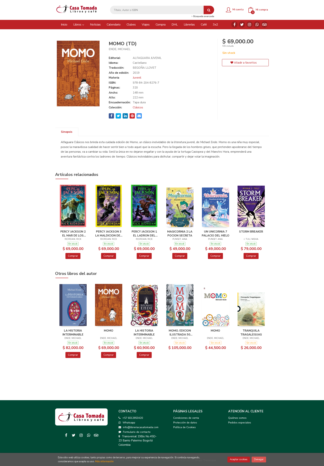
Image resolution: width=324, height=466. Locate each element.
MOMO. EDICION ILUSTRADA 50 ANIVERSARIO (180, 332)
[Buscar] (209, 10)
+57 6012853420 (132, 418)
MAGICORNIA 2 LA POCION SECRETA (179, 233)
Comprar (73, 256)
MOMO (108, 330)
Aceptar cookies (239, 459)
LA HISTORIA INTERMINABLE (72, 332)
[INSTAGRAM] (249, 24)
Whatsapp (129, 422)
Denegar (259, 459)
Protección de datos (185, 422)
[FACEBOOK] (234, 24)
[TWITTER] (242, 24)
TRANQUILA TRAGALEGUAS (251, 332)
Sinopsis (66, 132)
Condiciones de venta (186, 418)
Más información (104, 461)
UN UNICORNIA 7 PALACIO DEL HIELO (215, 233)
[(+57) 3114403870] (257, 24)
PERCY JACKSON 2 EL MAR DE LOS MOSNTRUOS (73, 233)
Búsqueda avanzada (203, 16)
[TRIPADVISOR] (264, 24)
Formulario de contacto (137, 432)
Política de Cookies (184, 427)
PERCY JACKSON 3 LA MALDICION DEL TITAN (108, 233)
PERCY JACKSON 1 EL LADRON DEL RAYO (144, 233)
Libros (77, 25)
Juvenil (137, 78)
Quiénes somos (237, 418)
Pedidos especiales (239, 422)
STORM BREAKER (251, 231)
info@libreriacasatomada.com (140, 427)
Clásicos (138, 107)
